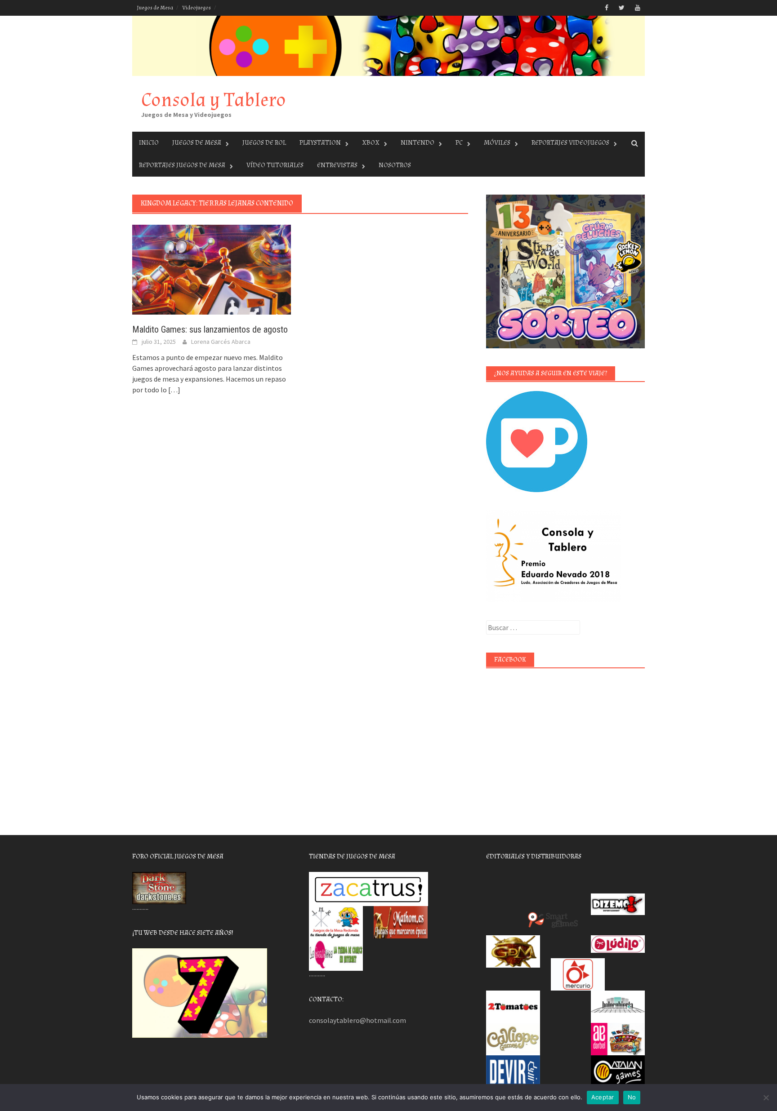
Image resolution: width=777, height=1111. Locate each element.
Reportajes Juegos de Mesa (182, 165)
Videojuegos (196, 7)
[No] (765, 1097)
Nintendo (417, 142)
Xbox (371, 142)
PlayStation (320, 142)
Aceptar (602, 1097)
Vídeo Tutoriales (275, 165)
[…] (173, 389)
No (632, 1097)
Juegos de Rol (264, 142)
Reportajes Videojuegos (570, 142)
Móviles (497, 142)
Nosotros (395, 165)
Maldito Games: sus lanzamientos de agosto (210, 329)
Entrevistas (337, 165)
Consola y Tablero (213, 100)
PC (459, 142)
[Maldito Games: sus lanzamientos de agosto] (211, 268)
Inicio (149, 142)
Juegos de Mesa (155, 7)
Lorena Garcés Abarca (220, 342)
